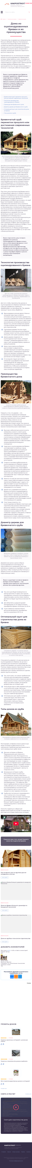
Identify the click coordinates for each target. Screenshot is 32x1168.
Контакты (29, 1151)
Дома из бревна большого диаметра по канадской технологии (14, 906)
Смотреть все (4, 1088)
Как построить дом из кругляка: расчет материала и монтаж (13, 873)
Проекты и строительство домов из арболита (14, 1061)
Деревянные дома (4, 869)
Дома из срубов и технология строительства (15, 938)
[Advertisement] (16, 1001)
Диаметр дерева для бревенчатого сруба (16, 107)
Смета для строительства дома (16, 1120)
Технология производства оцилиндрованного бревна (11, 101)
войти (8, 950)
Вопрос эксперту (16, 1151)
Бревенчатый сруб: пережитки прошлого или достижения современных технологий (16, 97)
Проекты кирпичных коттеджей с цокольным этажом (14, 1040)
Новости (9, 1151)
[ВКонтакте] (12, 976)
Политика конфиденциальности (16, 1160)
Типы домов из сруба (10, 113)
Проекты (23, 1151)
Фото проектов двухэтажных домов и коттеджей (15, 1081)
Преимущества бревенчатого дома (14, 104)
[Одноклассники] (16, 976)
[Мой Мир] (20, 976)
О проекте (4, 1151)
